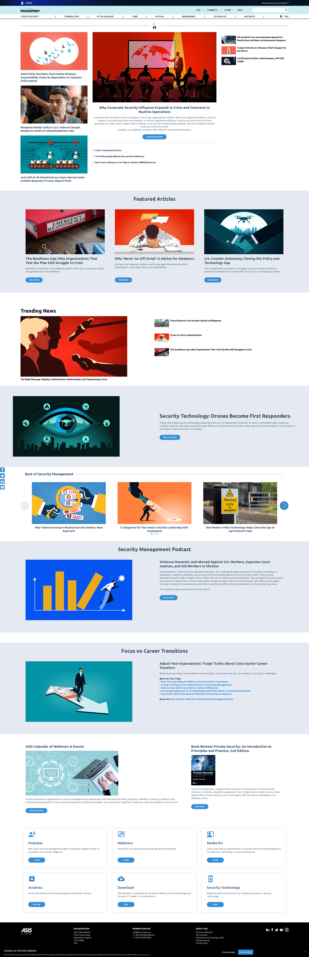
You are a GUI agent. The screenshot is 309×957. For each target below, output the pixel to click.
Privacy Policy (202, 943)
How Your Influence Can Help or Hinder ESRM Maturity (125, 162)
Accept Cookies (246, 952)
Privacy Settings (228, 952)
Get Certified (201, 935)
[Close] (305, 951)
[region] (154, 952)
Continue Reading (154, 137)
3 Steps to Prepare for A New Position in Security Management (196, 684)
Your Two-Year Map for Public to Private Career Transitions (194, 681)
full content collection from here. (202, 699)
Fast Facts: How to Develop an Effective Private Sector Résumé (196, 693)
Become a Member (204, 932)
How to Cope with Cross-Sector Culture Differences (189, 687)
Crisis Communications (108, 150)
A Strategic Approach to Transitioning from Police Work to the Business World (205, 690)
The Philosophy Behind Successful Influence (119, 156)
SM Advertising (203, 940)
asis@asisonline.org (142, 932)
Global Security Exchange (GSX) (210, 937)
